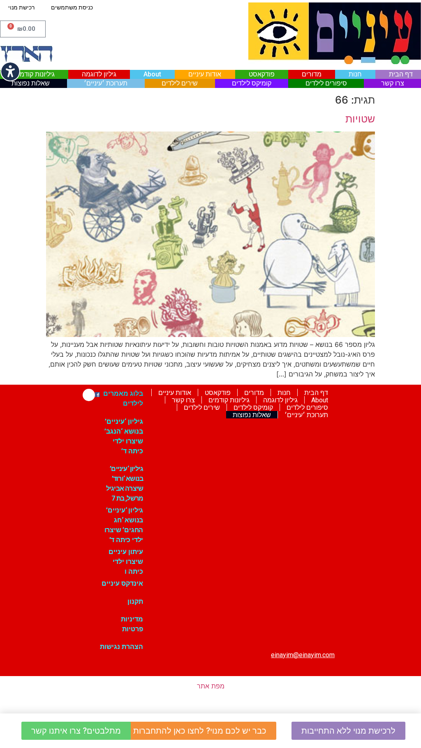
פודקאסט (262, 74)
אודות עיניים (204, 74)
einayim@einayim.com (303, 655)
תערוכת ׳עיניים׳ (105, 83)
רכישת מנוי (21, 7)
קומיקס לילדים (251, 83)
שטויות (360, 119)
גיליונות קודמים (34, 74)
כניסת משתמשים (72, 7)
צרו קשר (392, 83)
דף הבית (401, 74)
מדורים (312, 74)
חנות (355, 74)
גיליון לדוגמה (99, 74)
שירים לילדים (180, 83)
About (152, 74)
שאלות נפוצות (31, 83)
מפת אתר (210, 686)
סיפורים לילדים (326, 83)
